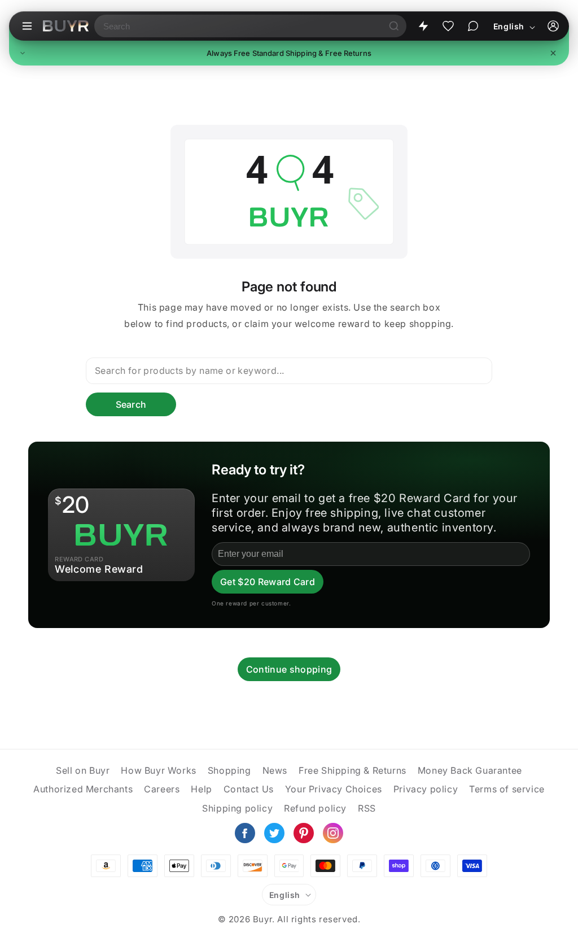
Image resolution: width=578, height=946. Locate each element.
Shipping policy (237, 808)
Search (131, 404)
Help (201, 789)
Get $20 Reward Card (267, 581)
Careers (161, 789)
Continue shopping (289, 669)
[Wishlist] (448, 26)
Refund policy (315, 808)
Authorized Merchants (83, 789)
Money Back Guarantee (470, 770)
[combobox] (238, 26)
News (274, 770)
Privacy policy (425, 789)
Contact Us (249, 789)
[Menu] (27, 26)
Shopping (229, 770)
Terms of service (507, 789)
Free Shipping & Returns (352, 770)
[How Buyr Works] (423, 26)
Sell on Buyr (83, 770)
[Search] (394, 26)
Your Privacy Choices (333, 789)
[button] (289, 53)
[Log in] (553, 26)
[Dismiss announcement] (553, 53)
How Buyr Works (158, 770)
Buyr (262, 919)
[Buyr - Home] (66, 26)
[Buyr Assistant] (473, 26)
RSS (367, 808)
